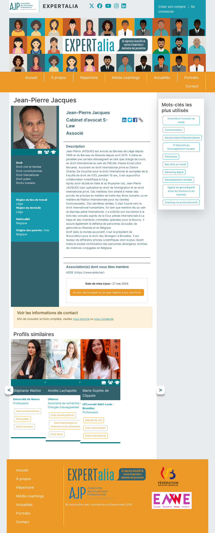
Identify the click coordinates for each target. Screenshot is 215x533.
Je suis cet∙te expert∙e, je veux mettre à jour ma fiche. (107, 292)
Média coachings (126, 77)
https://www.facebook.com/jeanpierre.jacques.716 (135, 120)
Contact (192, 86)
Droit (19, 162)
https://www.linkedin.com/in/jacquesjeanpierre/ (124, 120)
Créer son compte (172, 7)
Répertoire (89, 77)
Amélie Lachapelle (62, 390)
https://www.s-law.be (140, 120)
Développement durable (178, 179)
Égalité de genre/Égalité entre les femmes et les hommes (181, 191)
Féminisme (171, 156)
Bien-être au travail (175, 164)
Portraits (191, 77)
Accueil (31, 77)
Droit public (23, 179)
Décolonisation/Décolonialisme (182, 137)
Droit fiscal (57, 434)
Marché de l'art (93, 420)
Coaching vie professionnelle (181, 202)
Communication (173, 129)
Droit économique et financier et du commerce (65, 424)
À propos (58, 77)
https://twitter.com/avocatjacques (129, 120)
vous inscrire (81, 319)
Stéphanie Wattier (27, 390)
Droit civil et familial (28, 166)
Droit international (27, 175)
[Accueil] (26, 6)
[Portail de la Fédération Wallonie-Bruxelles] (168, 476)
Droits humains (25, 183)
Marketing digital (174, 172)
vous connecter (103, 319)
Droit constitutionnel (29, 171)
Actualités (162, 77)
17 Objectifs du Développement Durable (181, 147)
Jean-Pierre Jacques (88, 112)
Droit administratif (95, 427)
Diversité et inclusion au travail (181, 120)
